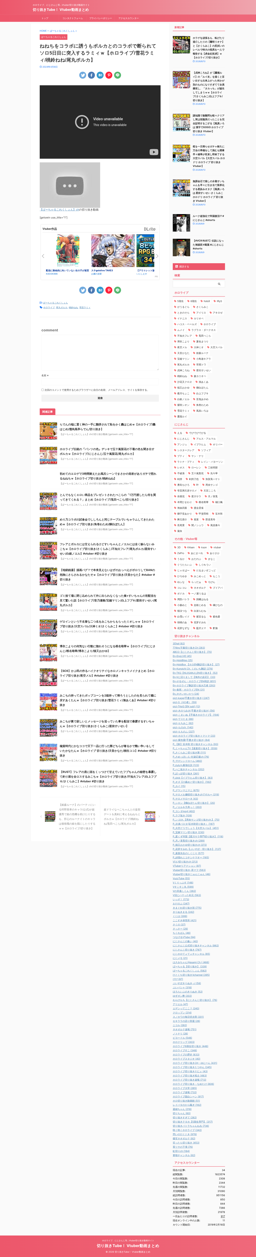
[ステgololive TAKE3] (113, 251)
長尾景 (181, 525)
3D (179, 547)
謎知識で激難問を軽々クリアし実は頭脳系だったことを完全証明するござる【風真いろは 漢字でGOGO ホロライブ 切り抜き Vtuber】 (208, 123)
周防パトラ (183, 599)
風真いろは (202, 410)
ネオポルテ (200, 587)
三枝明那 (213, 467)
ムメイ (181, 329)
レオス (181, 467)
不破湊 (181, 473)
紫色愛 (216, 616)
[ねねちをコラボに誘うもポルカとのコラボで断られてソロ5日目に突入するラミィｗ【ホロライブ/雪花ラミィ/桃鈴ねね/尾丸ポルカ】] (100, 75)
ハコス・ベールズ (187, 324)
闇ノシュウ (197, 525)
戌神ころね (183, 370)
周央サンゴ (211, 484)
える (179, 432)
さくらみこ (202, 306)
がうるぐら (183, 306)
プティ (181, 455)
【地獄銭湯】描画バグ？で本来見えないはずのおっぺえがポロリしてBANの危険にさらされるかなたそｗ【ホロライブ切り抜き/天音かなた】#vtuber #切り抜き (107, 574)
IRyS (219, 301)
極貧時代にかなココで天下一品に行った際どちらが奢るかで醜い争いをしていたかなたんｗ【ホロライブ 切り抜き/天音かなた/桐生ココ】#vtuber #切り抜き (108, 750)
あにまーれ (197, 553)
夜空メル (182, 347)
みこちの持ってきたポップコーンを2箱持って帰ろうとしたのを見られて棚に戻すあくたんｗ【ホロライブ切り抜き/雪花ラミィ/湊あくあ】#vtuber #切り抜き (108, 700)
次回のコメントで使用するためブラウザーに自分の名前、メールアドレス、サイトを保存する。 (97, 389)
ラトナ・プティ (185, 461)
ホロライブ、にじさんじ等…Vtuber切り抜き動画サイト (128, 1240)
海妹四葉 (182, 507)
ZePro (180, 553)
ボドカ (181, 593)
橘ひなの (218, 605)
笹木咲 (219, 513)
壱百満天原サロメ (187, 490)
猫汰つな (182, 610)
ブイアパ (218, 587)
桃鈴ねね (73, 307)
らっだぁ (196, 581)
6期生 (194, 301)
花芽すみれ (200, 622)
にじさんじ (183, 438)
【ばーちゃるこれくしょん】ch (59, 209)
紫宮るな (201, 616)
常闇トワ (201, 364)
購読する (184, 266)
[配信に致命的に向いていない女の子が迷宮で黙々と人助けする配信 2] (68, 251)
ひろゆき (182, 576)
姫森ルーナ (202, 352)
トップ (44, 18)
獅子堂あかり (184, 513)
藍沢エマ (201, 628)
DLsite (150, 229)
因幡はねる (202, 599)
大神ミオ (199, 347)
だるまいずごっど (206, 570)
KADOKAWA (52, 273)
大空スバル (216, 347)
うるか (181, 558)
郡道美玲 (210, 519)
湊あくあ (203, 381)
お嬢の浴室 (96, 273)
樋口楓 (219, 502)
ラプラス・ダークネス (203, 329)
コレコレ (182, 587)
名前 (45, 375)
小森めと (182, 605)
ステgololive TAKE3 (102, 270)
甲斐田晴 (203, 513)
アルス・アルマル (206, 438)
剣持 (179, 478)
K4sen (191, 547)
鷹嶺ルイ (182, 416)
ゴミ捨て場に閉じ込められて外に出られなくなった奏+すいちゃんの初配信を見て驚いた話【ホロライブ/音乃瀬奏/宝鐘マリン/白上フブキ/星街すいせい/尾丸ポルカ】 (108, 600)
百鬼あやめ (202, 399)
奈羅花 (181, 496)
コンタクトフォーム (73, 18)
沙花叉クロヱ (184, 381)
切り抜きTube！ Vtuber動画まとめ (61, 10)
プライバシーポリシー (100, 18)
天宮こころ (210, 490)
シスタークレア (185, 450)
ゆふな (181, 581)
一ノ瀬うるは (198, 593)
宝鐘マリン (183, 358)
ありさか (215, 553)
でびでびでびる (197, 432)
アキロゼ (218, 312)
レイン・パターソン (212, 461)
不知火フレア (184, 335)
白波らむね (200, 610)
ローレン (196, 467)
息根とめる (200, 605)
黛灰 (179, 530)
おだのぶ (196, 558)
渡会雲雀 (199, 507)
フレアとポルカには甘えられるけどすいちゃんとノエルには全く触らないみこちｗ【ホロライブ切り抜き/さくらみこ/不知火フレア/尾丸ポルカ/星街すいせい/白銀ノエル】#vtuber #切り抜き (108, 548)
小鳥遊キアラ (203, 358)
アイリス (201, 312)
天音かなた (183, 352)
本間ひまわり (184, 502)
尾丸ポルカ (61, 307)
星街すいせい (203, 370)
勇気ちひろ (183, 484)
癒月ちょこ (183, 393)
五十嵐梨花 (197, 473)
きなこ (211, 558)
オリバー (218, 444)
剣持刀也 (194, 478)
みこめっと (200, 576)
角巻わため (202, 404)
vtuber (217, 547)
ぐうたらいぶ (184, 564)
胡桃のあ (182, 622)
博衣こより (183, 341)
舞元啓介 (182, 519)
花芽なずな (183, 628)
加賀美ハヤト (212, 478)
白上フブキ (202, 393)
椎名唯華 (203, 502)
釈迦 (215, 628)
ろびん (211, 581)
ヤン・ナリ (197, 455)
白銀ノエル (183, 399)
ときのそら (183, 312)
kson (204, 547)
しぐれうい (205, 564)
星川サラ (196, 496)
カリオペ (199, 318)
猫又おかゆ (183, 387)
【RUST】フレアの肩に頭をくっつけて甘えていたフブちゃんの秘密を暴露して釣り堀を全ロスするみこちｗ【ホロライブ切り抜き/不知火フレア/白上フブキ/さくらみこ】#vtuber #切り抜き (108, 776)
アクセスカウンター (128, 18)
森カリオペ (200, 376)
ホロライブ (49, 307)
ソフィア (206, 450)
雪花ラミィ (85, 307)
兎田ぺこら (205, 335)
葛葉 (196, 519)
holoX (207, 301)
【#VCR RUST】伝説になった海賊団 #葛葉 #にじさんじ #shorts (208, 244)
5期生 (180, 301)
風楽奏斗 (215, 525)
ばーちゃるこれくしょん (55, 302)
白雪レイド (183, 616)
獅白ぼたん (202, 387)
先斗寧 (214, 473)
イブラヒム (200, 444)
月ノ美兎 (213, 496)
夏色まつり (202, 341)
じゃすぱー (183, 570)
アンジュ (182, 444)
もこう (216, 576)
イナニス (182, 318)
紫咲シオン (183, 404)
